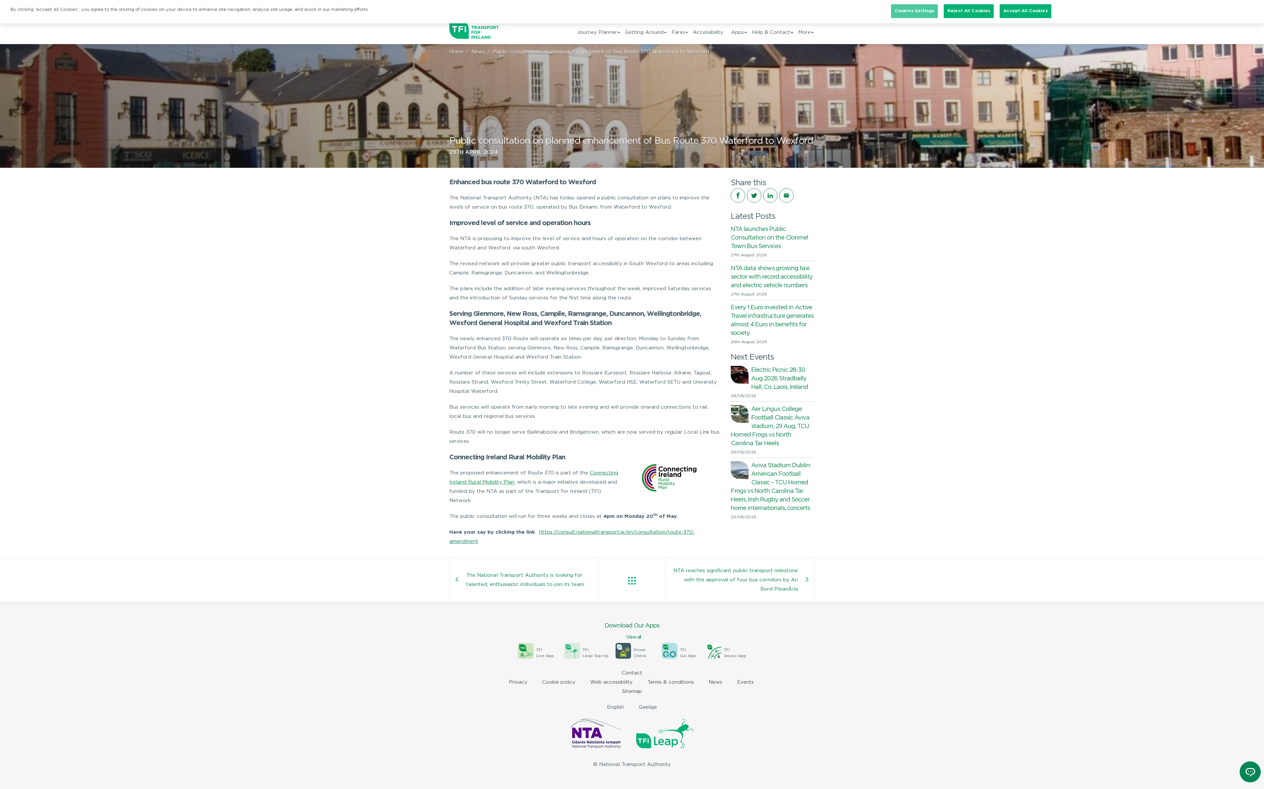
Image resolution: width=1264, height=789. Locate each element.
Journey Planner (597, 32)
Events (745, 682)
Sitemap (632, 691)
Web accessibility (611, 682)
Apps (737, 32)
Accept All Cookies (1025, 11)
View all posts (632, 581)
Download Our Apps (632, 631)
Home (456, 52)
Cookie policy (558, 682)
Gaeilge (648, 707)
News (478, 52)
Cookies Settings (914, 11)
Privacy (518, 682)
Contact (632, 673)
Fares (678, 32)
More (804, 32)
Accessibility (708, 32)
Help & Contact (771, 32)
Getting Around (644, 32)
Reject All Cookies (968, 11)
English (615, 707)
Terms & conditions (670, 682)
